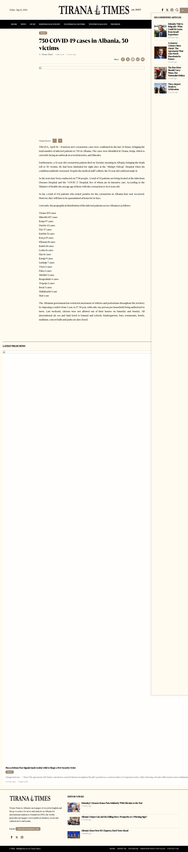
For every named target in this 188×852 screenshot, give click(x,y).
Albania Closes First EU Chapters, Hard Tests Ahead (104, 830)
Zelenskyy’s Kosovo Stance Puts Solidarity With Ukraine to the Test (111, 803)
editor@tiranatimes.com (28, 829)
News (43, 33)
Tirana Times (47, 54)
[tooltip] (162, 10)
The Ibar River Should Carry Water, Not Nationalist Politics (176, 71)
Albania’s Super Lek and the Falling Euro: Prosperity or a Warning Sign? (114, 817)
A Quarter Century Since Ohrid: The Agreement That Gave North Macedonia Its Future (175, 51)
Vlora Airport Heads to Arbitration (174, 87)
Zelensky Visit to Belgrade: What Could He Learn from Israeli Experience (175, 29)
